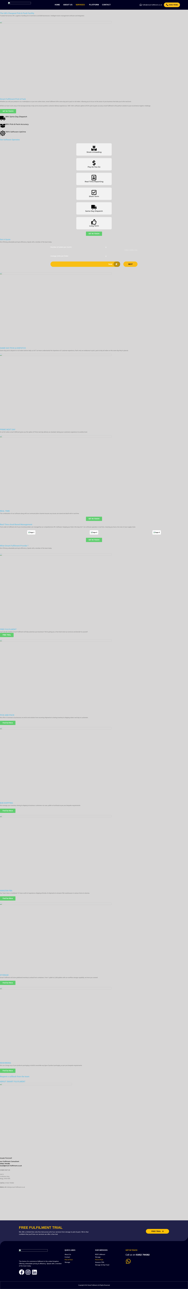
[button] (80, 4)
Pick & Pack (69, 1260)
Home (57, 5)
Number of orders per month (61, 247)
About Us (67, 5)
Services (80, 5)
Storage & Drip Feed (102, 1265)
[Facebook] (21, 1272)
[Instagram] (28, 1272)
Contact (106, 5)
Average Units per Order (59, 256)
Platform (94, 5)
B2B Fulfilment (100, 1254)
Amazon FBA (99, 1262)
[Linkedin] (34, 1272)
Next (130, 264)
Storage (67, 1262)
